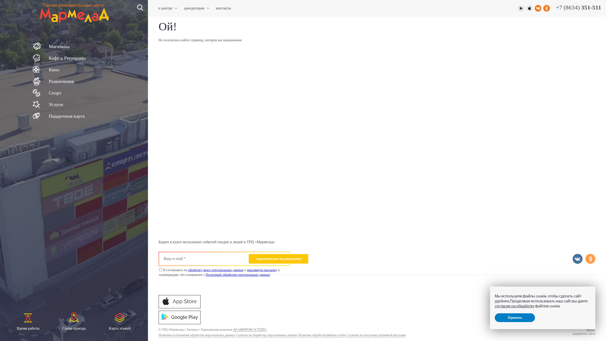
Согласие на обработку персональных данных (267, 335)
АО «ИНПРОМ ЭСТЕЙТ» (250, 329)
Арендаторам (194, 8)
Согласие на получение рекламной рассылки (376, 335)
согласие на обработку (514, 306)
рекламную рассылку (262, 270)
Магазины (59, 46)
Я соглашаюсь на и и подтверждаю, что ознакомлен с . (219, 272)
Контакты (223, 8)
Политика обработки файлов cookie (322, 335)
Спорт (55, 92)
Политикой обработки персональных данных (238, 275)
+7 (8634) (578, 7)
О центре (165, 8)
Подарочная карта (67, 116)
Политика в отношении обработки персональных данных (197, 335)
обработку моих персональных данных (215, 270)
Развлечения (61, 81)
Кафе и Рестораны (67, 58)
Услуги (56, 104)
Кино (54, 69)
